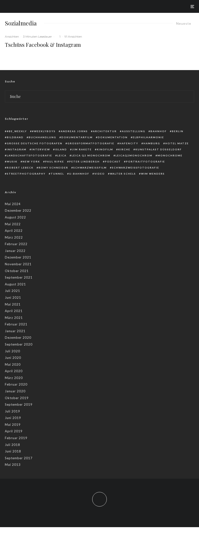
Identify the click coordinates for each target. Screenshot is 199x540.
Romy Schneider (53, 167)
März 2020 (14, 378)
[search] (188, 96)
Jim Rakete (82, 149)
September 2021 (19, 277)
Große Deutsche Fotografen (34, 143)
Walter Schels (123, 173)
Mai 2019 (13, 425)
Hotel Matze (177, 143)
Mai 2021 (13, 304)
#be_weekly (17, 131)
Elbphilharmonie (148, 137)
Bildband (15, 137)
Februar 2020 (16, 384)
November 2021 (18, 264)
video (99, 173)
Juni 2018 (13, 451)
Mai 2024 (13, 204)
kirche (124, 149)
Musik (12, 161)
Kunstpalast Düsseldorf (158, 149)
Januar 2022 (15, 251)
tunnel (57, 173)
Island (61, 149)
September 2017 (19, 458)
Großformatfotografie (90, 143)
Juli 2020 (12, 351)
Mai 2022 (13, 224)
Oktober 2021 (17, 271)
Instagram (16, 149)
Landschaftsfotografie (29, 155)
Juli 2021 (12, 291)
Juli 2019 (12, 411)
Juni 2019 (13, 418)
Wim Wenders (153, 173)
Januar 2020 (15, 391)
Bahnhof (158, 131)
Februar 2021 (16, 324)
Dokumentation (113, 137)
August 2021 (15, 284)
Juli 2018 (12, 445)
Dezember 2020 (18, 337)
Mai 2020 (13, 364)
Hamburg (151, 143)
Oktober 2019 (17, 398)
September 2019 (19, 404)
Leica (61, 155)
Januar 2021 (15, 331)
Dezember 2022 (18, 210)
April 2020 (14, 371)
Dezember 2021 (18, 257)
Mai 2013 (13, 465)
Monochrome (170, 155)
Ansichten (12, 36)
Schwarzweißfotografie (135, 167)
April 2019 (14, 431)
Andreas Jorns (74, 131)
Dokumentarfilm (77, 137)
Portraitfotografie (145, 161)
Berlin (177, 131)
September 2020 (19, 344)
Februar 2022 (16, 244)
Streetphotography (26, 173)
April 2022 (14, 231)
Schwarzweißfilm (90, 167)
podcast (113, 161)
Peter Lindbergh (84, 161)
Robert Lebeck (20, 167)
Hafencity (128, 143)
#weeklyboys (44, 131)
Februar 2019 (16, 438)
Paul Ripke (54, 161)
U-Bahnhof (79, 173)
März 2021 (14, 318)
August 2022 (15, 217)
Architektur (105, 131)
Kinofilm (105, 149)
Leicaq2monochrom (134, 155)
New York (31, 161)
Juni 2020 (13, 358)
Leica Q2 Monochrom (91, 155)
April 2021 (14, 311)
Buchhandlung (42, 137)
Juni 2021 (13, 297)
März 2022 (14, 237)
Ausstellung (133, 131)
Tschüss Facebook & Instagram (43, 44)
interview (41, 149)
